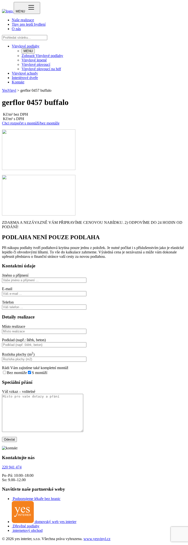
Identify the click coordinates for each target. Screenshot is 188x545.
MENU (28, 51)
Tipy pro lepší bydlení (29, 24)
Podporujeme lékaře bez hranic (36, 499)
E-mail (7, 289)
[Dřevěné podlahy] (12, 526)
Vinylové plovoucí (36, 64)
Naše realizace (23, 20)
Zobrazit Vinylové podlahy (42, 56)
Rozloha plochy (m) (18, 354)
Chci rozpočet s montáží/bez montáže (30, 123)
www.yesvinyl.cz (96, 539)
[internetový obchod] (12, 530)
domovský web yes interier (55, 522)
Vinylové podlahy (25, 46)
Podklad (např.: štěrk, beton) (24, 340)
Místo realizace (13, 326)
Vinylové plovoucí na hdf (41, 69)
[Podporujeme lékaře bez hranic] (12, 499)
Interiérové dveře (25, 78)
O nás (16, 29)
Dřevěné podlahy (26, 526)
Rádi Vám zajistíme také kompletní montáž (35, 368)
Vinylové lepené (34, 60)
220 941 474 (12, 467)
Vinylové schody (25, 73)
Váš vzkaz (18, 391)
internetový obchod (28, 530)
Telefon (8, 302)
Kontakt (18, 82)
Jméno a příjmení (15, 275)
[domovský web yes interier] (23, 522)
